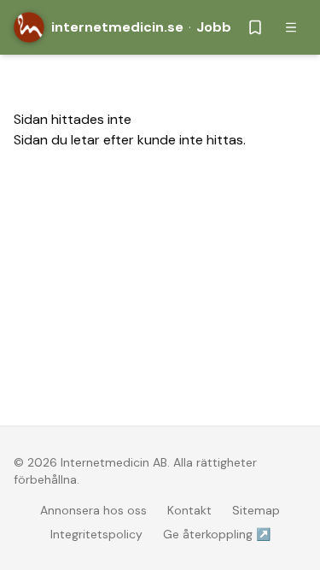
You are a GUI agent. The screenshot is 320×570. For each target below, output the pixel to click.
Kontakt (189, 510)
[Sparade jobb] (255, 27)
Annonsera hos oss (93, 510)
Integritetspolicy (96, 534)
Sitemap (256, 510)
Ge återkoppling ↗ (217, 534)
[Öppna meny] (291, 27)
